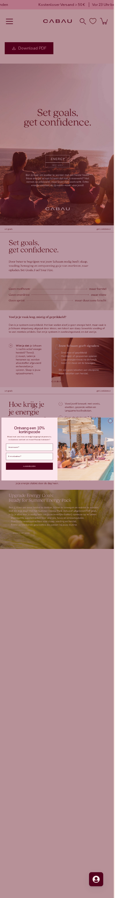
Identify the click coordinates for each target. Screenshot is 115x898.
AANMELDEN (27, 466)
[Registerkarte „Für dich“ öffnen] (92, 879)
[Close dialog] (108, 421)
